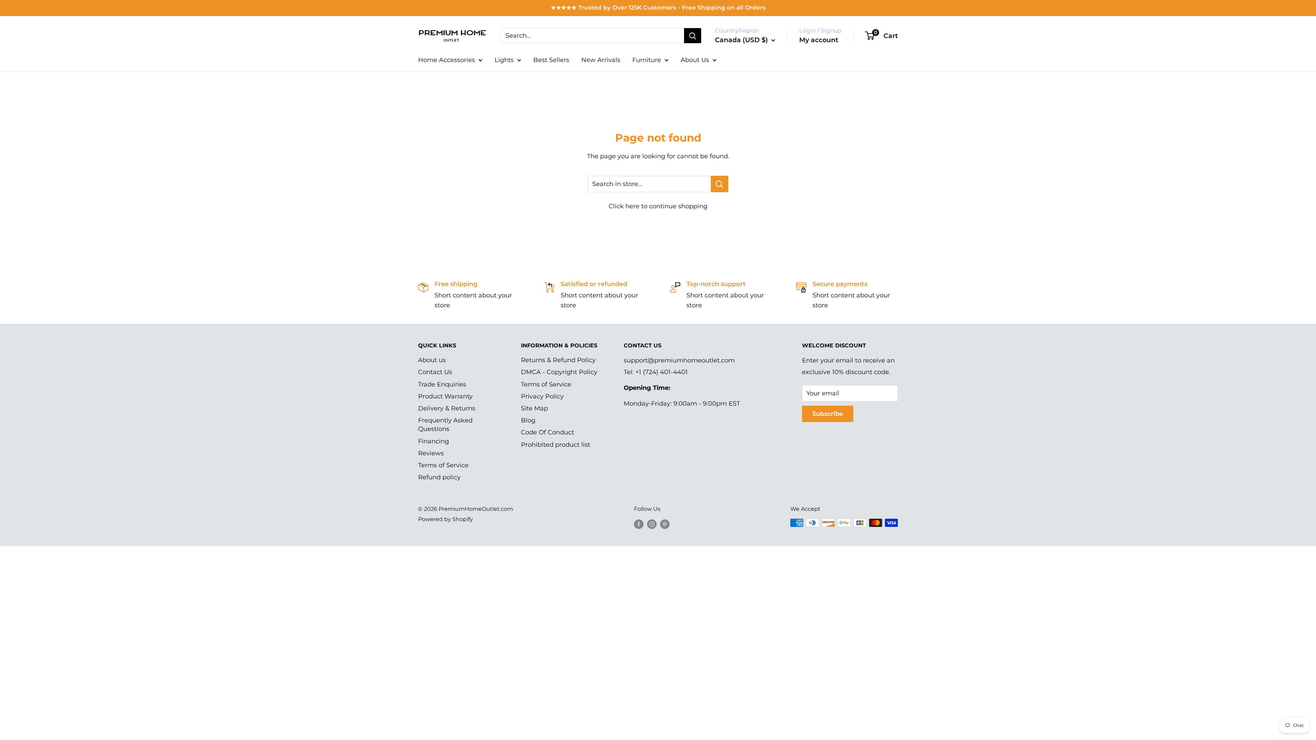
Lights (504, 60)
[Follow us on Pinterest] (665, 524)
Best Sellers (551, 60)
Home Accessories (446, 60)
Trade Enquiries (442, 384)
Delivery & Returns (446, 408)
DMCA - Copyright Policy (559, 372)
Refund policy (439, 477)
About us (432, 360)
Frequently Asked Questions (445, 425)
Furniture (646, 60)
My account (818, 40)
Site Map (534, 408)
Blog (528, 420)
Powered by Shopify (445, 519)
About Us (695, 60)
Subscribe (827, 414)
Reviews (431, 453)
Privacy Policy (542, 396)
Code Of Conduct (547, 432)
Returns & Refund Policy (558, 360)
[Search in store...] (719, 184)
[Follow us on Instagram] (652, 524)
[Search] (692, 35)
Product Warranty (445, 396)
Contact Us (435, 372)
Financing (433, 441)
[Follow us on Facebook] (639, 524)
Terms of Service (443, 465)
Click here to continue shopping (658, 206)
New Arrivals (600, 60)
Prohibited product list (555, 444)
